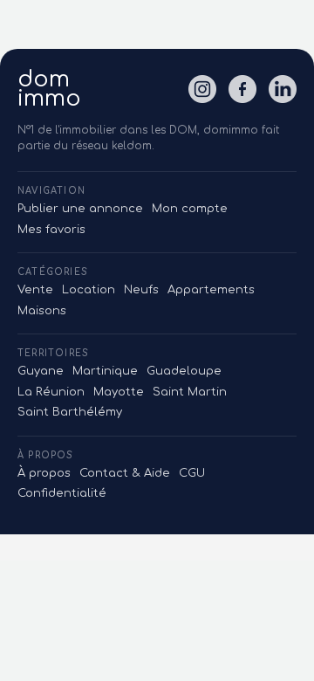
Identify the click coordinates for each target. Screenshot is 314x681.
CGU (192, 473)
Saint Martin (190, 392)
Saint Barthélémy (69, 412)
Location (88, 290)
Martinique (105, 371)
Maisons (41, 311)
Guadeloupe (184, 371)
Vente (35, 290)
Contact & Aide (124, 473)
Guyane (40, 371)
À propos (44, 473)
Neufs (141, 290)
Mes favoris (51, 230)
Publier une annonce (80, 209)
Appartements (211, 290)
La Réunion (51, 392)
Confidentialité (61, 493)
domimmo (49, 89)
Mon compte (190, 209)
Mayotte (118, 392)
